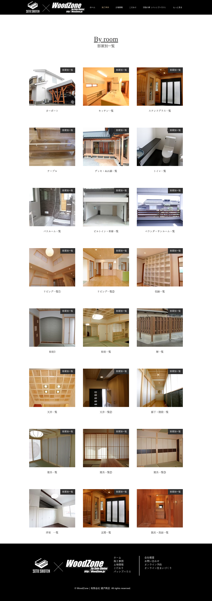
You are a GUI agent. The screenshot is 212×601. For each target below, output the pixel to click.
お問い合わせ (151, 561)
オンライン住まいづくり (158, 568)
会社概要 (149, 557)
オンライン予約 (153, 564)
